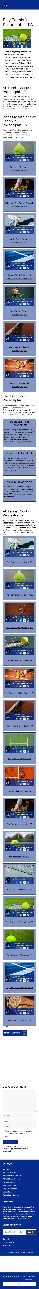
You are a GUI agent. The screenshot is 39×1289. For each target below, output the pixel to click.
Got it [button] (19, 1284)
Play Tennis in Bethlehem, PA (19, 595)
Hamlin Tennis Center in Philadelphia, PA (19, 241)
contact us (22, 104)
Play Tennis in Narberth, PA (19, 889)
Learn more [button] (28, 1279)
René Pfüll (7, 1192)
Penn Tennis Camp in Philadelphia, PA (19, 313)
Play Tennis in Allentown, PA (19, 562)
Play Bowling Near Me (11, 1185)
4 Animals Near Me (10, 1169)
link (28, 1218)
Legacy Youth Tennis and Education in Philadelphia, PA (19, 277)
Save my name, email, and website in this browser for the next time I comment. (19, 1133)
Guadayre (7, 1164)
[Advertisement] (19, 1056)
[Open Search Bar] (28, 5)
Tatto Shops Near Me (11, 1195)
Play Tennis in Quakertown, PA (19, 988)
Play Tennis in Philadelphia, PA (19, 922)
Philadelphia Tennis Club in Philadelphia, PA (19, 349)
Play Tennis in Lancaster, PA (19, 824)
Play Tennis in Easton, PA (19, 758)
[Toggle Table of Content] (23, 1033)
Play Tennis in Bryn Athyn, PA (19, 628)
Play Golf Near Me (10, 1189)
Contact (6, 1239)
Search (30, 1232)
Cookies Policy (8, 1242)
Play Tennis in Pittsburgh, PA (19, 955)
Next (7, 1027)
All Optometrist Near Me (12, 1176)
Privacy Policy (8, 1245)
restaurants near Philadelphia (16, 439)
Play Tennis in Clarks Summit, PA (19, 693)
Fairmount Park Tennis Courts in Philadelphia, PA (19, 205)
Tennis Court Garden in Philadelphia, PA (19, 385)
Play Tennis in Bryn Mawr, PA (20, 660)
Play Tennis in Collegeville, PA (19, 726)
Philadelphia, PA (22, 99)
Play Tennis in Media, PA (20, 857)
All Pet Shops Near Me (11, 1179)
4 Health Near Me (9, 1172)
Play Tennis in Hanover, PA (19, 791)
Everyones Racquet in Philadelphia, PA (19, 169)
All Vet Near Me (9, 1182)
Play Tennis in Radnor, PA (19, 1020)
